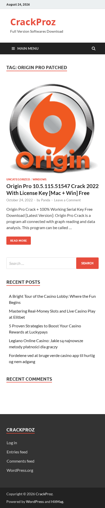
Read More (16, 239)
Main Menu (27, 48)
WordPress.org (20, 470)
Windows (39, 179)
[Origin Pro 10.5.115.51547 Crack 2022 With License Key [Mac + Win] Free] (52, 129)
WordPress (35, 501)
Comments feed (20, 461)
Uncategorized (18, 179)
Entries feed (17, 451)
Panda (45, 200)
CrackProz (33, 22)
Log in (12, 442)
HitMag (57, 501)
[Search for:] (52, 263)
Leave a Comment (67, 200)
